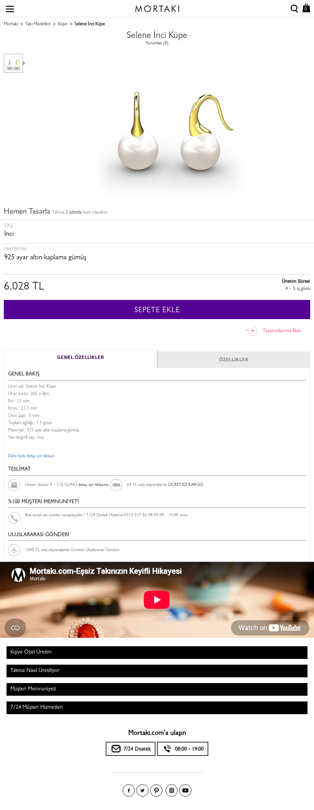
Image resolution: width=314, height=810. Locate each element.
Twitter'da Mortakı (142, 790)
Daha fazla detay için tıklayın (31, 456)
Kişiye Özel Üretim (31, 652)
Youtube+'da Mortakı (185, 790)
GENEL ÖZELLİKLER (80, 358)
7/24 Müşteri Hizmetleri (36, 707)
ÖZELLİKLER (233, 360)
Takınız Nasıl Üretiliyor (34, 670)
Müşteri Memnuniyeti (33, 689)
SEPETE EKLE (157, 310)
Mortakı (11, 24)
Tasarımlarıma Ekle (282, 331)
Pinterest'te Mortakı (156, 790)
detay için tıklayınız (93, 485)
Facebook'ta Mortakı (129, 790)
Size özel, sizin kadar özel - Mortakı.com (157, 7)
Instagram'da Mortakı (171, 790)
